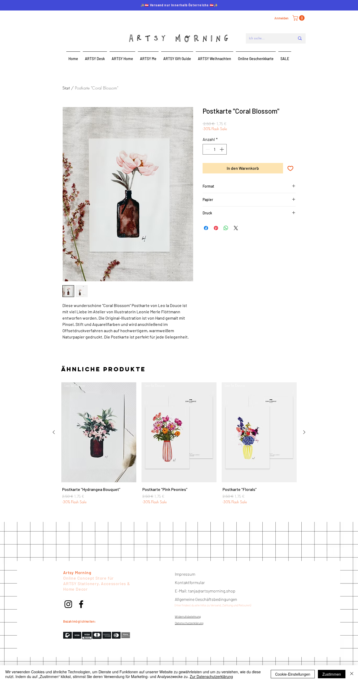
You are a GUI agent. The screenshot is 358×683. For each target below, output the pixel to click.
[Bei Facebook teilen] (206, 228)
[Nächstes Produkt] (304, 432)
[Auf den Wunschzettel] (290, 168)
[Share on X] (236, 228)
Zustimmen (331, 674)
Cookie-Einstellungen (292, 674)
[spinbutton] (215, 149)
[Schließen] (352, 674)
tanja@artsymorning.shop (211, 590)
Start (66, 88)
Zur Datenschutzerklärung (211, 676)
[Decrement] (207, 149)
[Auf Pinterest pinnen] (216, 228)
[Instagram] (68, 604)
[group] (179, 443)
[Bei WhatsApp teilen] (226, 228)
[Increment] (222, 149)
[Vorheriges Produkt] (54, 432)
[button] (299, 18)
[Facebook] (81, 604)
